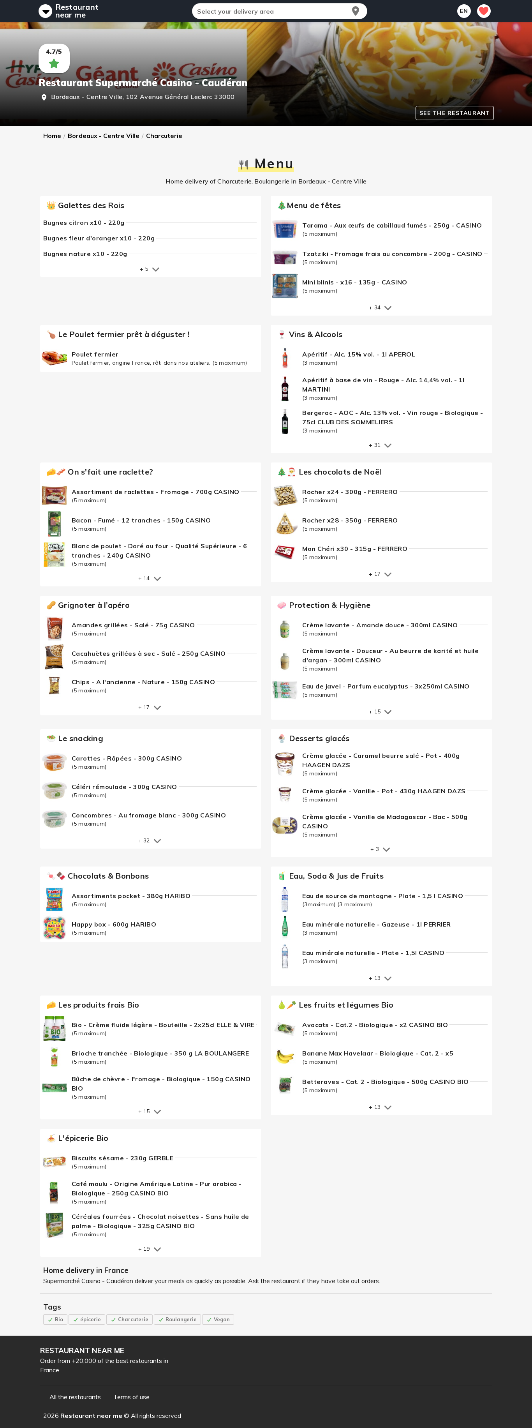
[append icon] (355, 11)
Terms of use (131, 1397)
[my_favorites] (484, 11)
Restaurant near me (77, 11)
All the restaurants (75, 1397)
